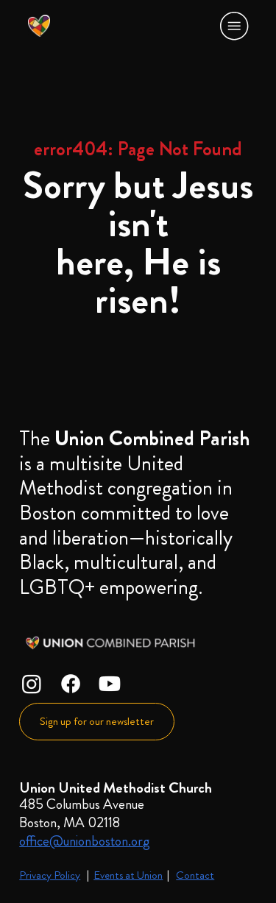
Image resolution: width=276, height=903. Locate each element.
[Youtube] (109, 683)
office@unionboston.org (84, 841)
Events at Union (128, 875)
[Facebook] (70, 683)
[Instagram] (31, 683)
